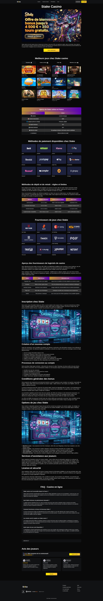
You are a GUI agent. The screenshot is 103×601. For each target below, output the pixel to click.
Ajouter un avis (74, 554)
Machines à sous (73, 62)
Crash (58, 62)
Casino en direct (43, 62)
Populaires (28, 62)
